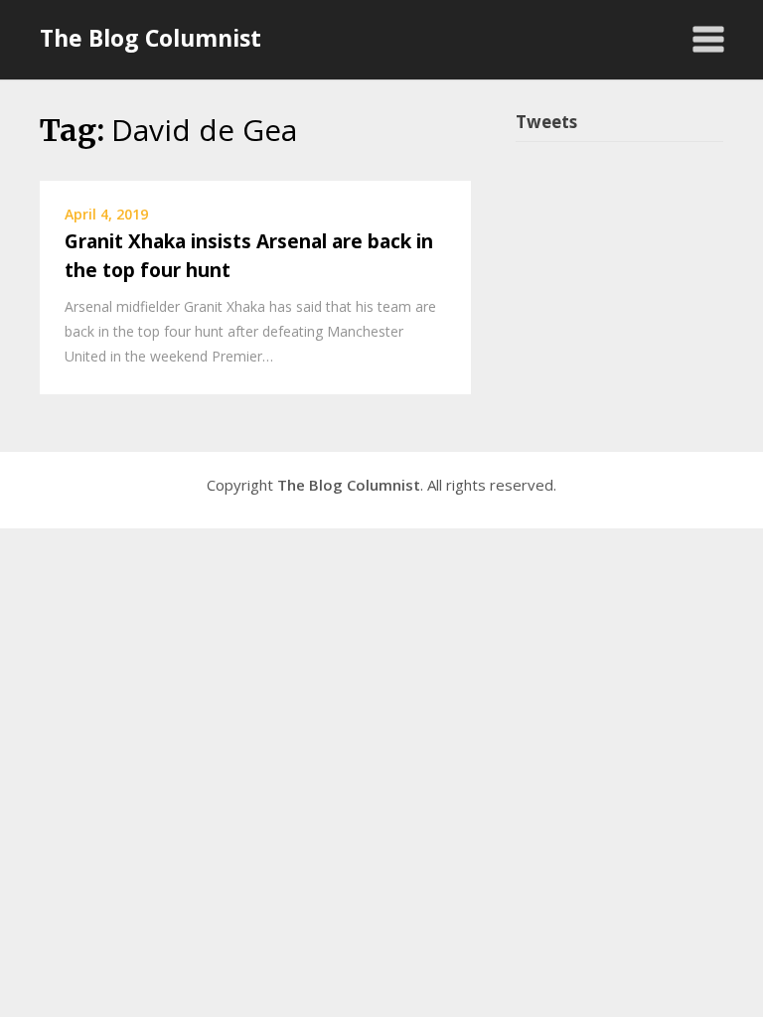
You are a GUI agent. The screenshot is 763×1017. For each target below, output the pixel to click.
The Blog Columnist (150, 38)
